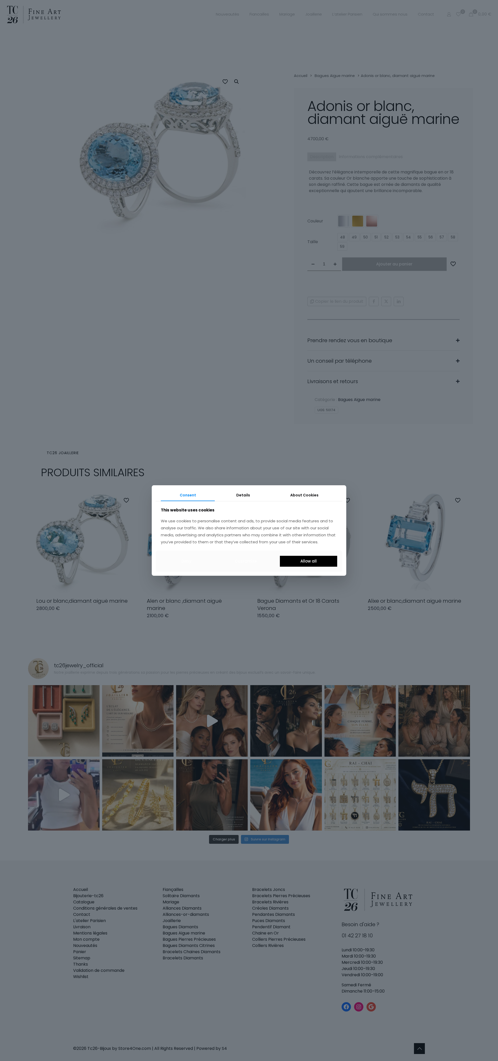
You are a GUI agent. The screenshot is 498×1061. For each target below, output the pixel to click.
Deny (186, 561)
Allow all (308, 561)
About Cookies (304, 495)
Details (243, 495)
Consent (188, 495)
